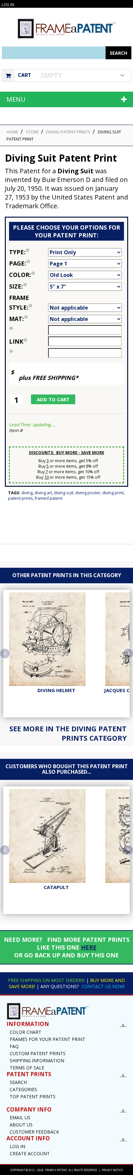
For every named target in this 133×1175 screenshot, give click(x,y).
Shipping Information (37, 1060)
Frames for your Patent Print (47, 1039)
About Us (21, 1125)
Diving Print (113, 493)
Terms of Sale (27, 1068)
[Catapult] (56, 836)
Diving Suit (63, 493)
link (16, 341)
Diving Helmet (56, 690)
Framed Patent (48, 498)
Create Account (30, 1153)
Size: (28, 285)
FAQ (14, 1046)
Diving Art (43, 493)
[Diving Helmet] (56, 639)
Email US (20, 1117)
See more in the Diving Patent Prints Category (68, 733)
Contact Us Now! (103, 986)
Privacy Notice (112, 1170)
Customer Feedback (34, 1132)
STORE (32, 132)
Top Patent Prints (33, 1096)
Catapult (56, 887)
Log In (8, 4)
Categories (23, 1089)
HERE (89, 947)
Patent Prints (20, 498)
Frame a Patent (56, 1170)
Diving (27, 493)
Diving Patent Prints (68, 132)
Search (18, 1082)
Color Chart (25, 1032)
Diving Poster (87, 493)
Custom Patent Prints (38, 1053)
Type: (28, 251)
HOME (12, 132)
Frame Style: (28, 302)
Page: (28, 262)
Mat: (28, 318)
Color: (28, 274)
